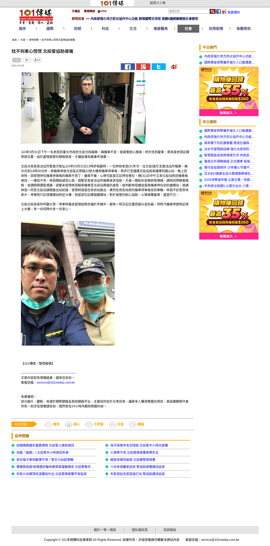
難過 (141, 424)
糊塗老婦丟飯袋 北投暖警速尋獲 (132, 459)
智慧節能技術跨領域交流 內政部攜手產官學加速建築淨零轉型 (229, 155)
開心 (77, 424)
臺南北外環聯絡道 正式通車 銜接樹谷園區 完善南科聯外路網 (229, 161)
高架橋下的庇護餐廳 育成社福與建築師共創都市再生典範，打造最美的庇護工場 (229, 143)
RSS (104, 11)
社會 (188, 29)
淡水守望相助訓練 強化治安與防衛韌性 (229, 149)
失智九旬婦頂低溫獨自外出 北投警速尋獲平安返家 (51, 474)
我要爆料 (234, 12)
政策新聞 (216, 29)
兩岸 (22, 29)
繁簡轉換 (89, 11)
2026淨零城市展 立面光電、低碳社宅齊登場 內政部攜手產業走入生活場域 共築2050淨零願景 (229, 179)
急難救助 (244, 29)
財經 (77, 29)
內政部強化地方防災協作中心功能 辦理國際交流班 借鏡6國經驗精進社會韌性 (144, 18)
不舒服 (98, 424)
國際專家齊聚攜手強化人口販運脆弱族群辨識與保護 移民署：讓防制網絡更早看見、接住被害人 (229, 62)
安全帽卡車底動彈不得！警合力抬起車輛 (44, 459)
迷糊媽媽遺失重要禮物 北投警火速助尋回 (45, 445)
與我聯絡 (169, 530)
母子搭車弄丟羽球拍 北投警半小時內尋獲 (139, 445)
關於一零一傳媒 (105, 530)
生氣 (120, 424)
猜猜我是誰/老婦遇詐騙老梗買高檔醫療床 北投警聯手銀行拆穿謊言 (55, 466)
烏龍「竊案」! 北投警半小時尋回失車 (42, 452)
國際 (50, 29)
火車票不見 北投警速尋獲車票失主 (134, 452)
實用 (56, 424)
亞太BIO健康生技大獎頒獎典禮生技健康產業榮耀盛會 (229, 173)
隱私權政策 (140, 530)
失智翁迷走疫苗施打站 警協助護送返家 (137, 474)
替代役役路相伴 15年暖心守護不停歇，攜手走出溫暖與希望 (229, 167)
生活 (133, 29)
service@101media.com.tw (56, 382)
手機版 (76, 11)
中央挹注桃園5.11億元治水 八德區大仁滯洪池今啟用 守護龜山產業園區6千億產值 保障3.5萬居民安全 (229, 186)
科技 (105, 29)
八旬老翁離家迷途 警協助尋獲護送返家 (137, 466)
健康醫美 (161, 29)
